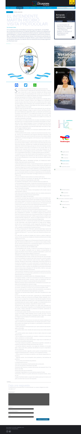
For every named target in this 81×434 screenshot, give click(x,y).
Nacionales (13, 7)
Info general (19, 7)
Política (38, 7)
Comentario (11, 392)
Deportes (49, 7)
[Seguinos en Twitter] (73, 2)
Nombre (10, 407)
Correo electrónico (13, 411)
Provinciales (26, 7)
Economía (44, 7)
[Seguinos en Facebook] (70, 2)
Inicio (8, 7)
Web (9, 415)
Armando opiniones (60, 15)
